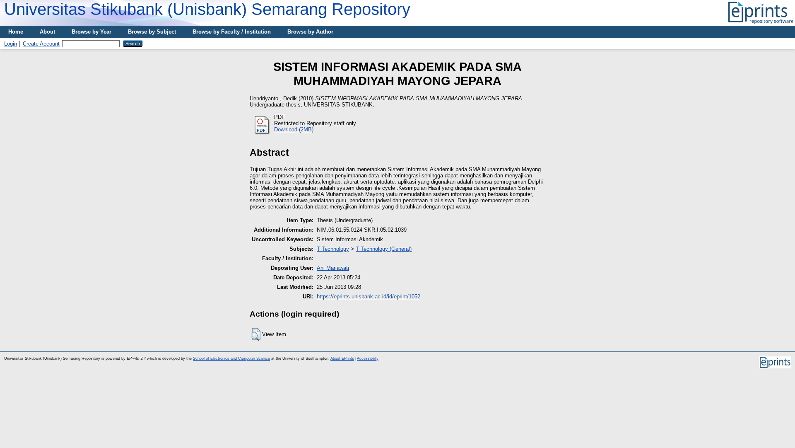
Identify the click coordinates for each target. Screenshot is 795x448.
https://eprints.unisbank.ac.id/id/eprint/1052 (368, 296)
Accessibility (367, 358)
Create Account (41, 44)
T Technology (333, 249)
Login (10, 44)
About (47, 32)
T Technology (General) (384, 249)
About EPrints (342, 358)
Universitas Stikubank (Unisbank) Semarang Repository (207, 9)
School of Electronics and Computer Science (231, 358)
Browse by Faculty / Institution (232, 32)
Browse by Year (91, 32)
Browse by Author (310, 32)
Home (15, 32)
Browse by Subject (152, 32)
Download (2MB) (293, 129)
